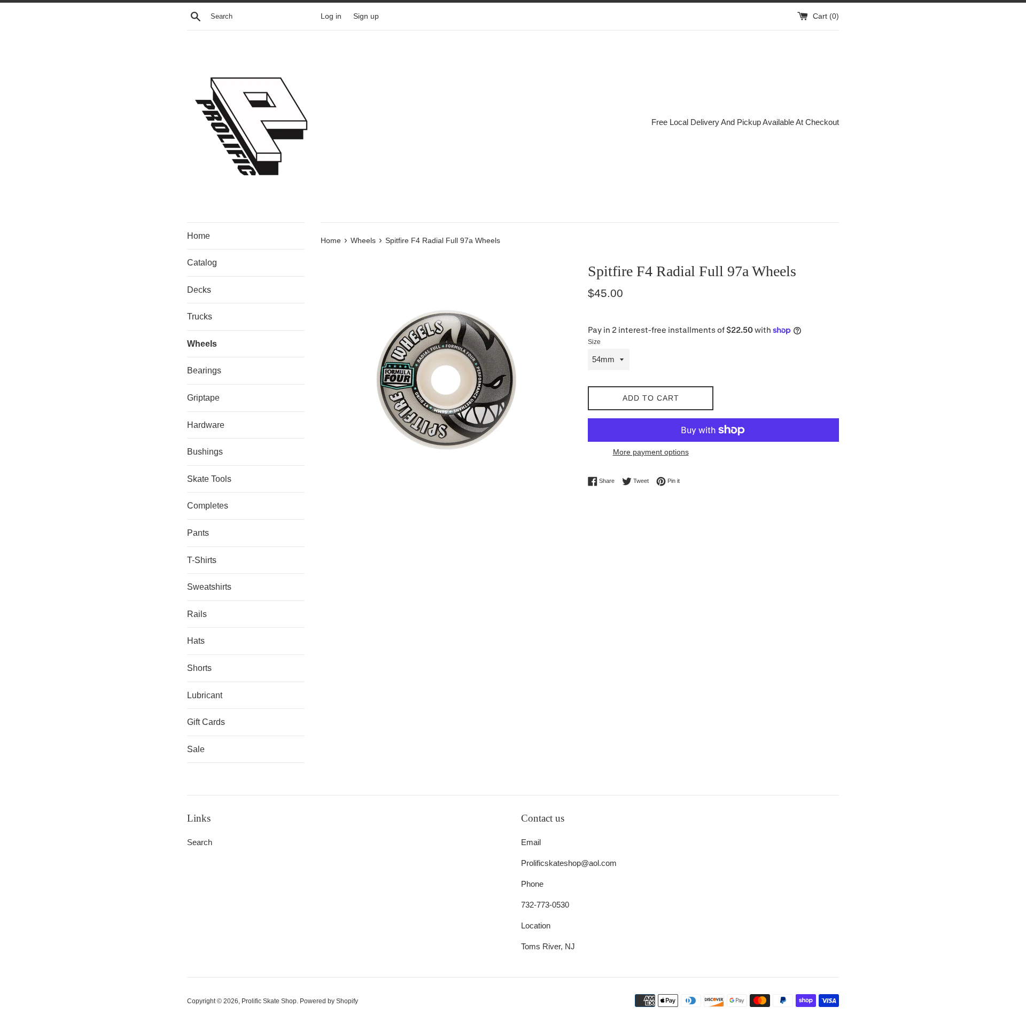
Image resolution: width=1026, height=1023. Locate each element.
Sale (196, 749)
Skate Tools (209, 478)
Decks (199, 289)
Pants (198, 532)
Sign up (366, 16)
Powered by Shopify (329, 1001)
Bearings (204, 370)
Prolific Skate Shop (269, 1001)
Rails (197, 614)
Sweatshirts (209, 586)
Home (198, 235)
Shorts (199, 668)
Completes (207, 505)
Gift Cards (206, 722)
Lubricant (204, 695)
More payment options (651, 452)
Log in (331, 16)
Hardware (205, 424)
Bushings (205, 451)
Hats (196, 640)
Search (199, 842)
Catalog (202, 262)
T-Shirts (201, 560)
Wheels (202, 343)
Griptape (203, 397)
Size (594, 342)
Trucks (199, 316)
